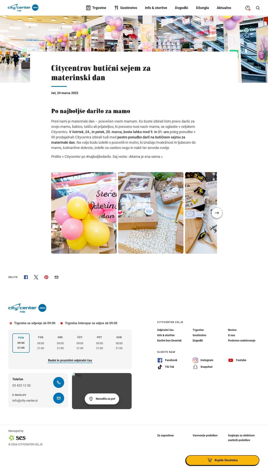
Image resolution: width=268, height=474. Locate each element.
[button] (216, 212)
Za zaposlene (165, 435)
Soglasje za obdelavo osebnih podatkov (241, 438)
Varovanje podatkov (205, 435)
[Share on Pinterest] (46, 277)
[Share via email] (56, 277)
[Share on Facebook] (26, 277)
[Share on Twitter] (36, 277)
